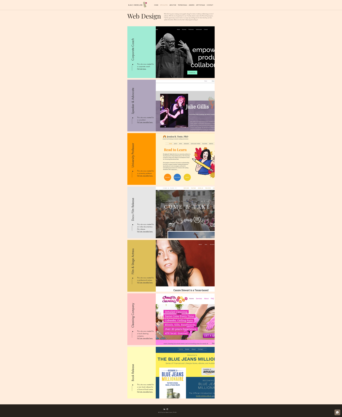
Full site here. (141, 69)
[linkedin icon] (164, 409)
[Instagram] (167, 409)
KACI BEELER (135, 5)
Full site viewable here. (145, 282)
